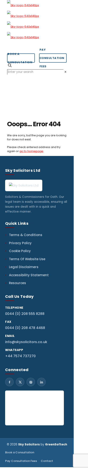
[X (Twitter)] (20, 382)
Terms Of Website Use (27, 259)
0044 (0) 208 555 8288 (24, 313)
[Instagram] (30, 382)
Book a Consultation (19, 452)
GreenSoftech (56, 444)
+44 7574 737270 (20, 356)
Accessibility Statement (29, 275)
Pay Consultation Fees (21, 461)
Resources (17, 283)
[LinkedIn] (41, 382)
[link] (65, 72)
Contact (47, 461)
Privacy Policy (20, 243)
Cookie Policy (20, 251)
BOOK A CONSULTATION (19, 58)
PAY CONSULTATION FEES (52, 58)
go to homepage (31, 151)
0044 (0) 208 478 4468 (25, 327)
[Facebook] (9, 382)
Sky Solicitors (29, 444)
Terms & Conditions (25, 235)
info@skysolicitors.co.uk (26, 341)
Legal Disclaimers (23, 267)
